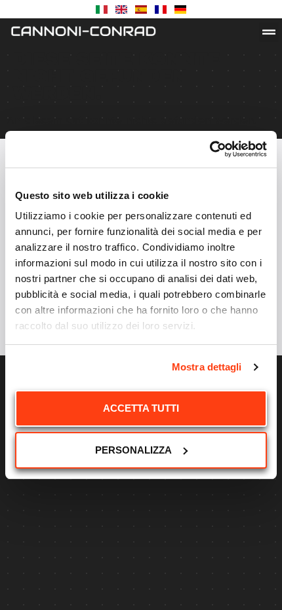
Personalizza (133, 450)
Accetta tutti (141, 408)
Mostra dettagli (207, 366)
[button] (269, 32)
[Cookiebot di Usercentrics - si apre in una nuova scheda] (209, 149)
